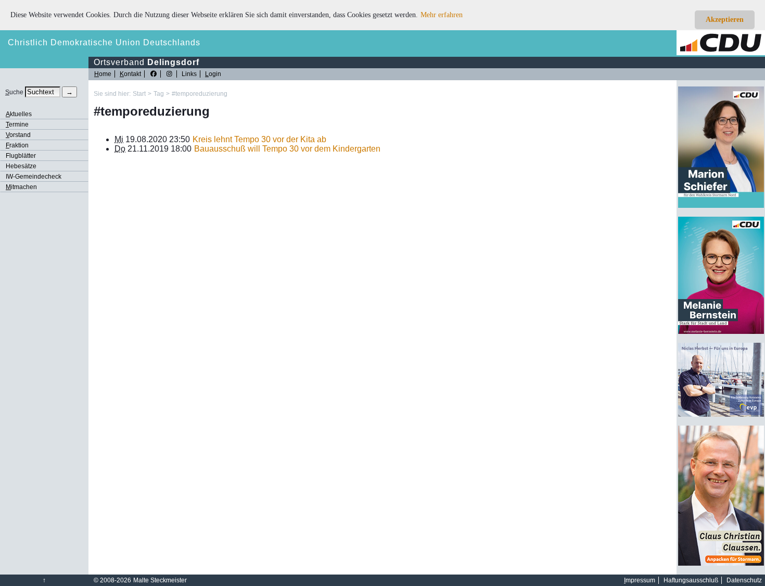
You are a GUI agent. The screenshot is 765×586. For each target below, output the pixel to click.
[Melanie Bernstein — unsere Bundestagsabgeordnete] (721, 332)
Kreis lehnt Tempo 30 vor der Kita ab (259, 139)
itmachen (21, 187)
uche (14, 92)
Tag (159, 93)
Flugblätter (21, 155)
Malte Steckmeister (160, 580)
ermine (17, 124)
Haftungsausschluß (691, 580)
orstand (18, 135)
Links (189, 74)
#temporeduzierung (199, 93)
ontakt (130, 74)
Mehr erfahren (441, 15)
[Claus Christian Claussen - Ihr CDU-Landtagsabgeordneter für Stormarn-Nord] (721, 563)
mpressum (639, 580)
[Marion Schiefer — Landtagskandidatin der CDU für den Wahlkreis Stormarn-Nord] (721, 206)
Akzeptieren (725, 19)
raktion (17, 145)
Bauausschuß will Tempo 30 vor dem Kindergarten (287, 148)
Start (139, 93)
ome (102, 74)
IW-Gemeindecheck (33, 176)
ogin (213, 74)
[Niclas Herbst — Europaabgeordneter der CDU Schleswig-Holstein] (721, 414)
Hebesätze (21, 166)
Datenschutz (744, 580)
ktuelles (19, 114)
